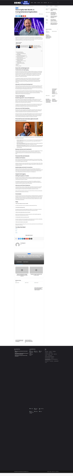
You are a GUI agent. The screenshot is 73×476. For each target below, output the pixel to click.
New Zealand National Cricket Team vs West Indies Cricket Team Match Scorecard (51, 359)
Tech (42, 2)
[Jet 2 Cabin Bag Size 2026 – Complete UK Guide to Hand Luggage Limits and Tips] (41, 409)
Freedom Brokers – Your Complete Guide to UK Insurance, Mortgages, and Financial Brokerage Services (54, 91)
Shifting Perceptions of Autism (20, 62)
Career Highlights (18, 54)
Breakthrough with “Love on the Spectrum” (22, 55)
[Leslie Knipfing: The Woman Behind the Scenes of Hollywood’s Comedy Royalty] (48, 13)
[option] (29, 256)
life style (38, 2)
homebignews (22, 243)
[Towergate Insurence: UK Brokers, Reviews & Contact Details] (55, 96)
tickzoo (16, 228)
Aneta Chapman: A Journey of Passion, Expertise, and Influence (54, 20)
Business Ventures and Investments (22, 58)
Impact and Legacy (18, 61)
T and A (46, 362)
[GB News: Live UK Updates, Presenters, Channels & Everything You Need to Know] (41, 439)
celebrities (19, 6)
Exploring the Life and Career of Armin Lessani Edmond (54, 10)
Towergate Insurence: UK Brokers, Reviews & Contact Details (54, 100)
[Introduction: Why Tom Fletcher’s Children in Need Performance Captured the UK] (29, 310)
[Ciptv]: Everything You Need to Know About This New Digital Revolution (54, 23)
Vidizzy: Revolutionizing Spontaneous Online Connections (54, 17)
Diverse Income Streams (20, 57)
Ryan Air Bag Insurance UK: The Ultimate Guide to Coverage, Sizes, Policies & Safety (48, 101)
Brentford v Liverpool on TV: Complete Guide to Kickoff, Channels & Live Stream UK (48, 37)
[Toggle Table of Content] (41, 51)
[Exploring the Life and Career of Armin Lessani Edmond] (48, 10)
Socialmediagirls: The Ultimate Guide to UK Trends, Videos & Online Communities (29, 256)
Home (16, 6)
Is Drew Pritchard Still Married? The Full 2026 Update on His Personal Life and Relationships (25, 46)
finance (35, 2)
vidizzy (16, 232)
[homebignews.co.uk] (21, 3)
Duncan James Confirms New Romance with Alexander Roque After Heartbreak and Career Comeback (38, 288)
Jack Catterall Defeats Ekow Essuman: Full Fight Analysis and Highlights (19, 341)
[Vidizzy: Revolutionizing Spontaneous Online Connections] (48, 17)
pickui (16, 230)
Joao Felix (46, 355)
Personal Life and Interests (19, 59)
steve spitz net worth (21, 137)
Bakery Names (46, 351)
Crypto (32, 2)
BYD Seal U (50, 351)
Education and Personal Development (21, 53)
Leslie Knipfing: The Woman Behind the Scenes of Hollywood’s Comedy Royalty (54, 13)
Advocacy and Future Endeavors (21, 63)
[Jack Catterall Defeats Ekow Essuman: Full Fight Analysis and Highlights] (19, 310)
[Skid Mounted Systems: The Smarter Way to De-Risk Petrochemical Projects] (31, 379)
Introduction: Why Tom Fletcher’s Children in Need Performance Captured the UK (29, 341)
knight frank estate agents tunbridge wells (49, 356)
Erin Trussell (46, 352)
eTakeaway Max (50, 352)
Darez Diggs (54, 351)
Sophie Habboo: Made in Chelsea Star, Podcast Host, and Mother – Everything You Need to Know (37, 46)
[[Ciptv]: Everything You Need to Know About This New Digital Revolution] (48, 23)
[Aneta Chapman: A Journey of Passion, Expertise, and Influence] (48, 20)
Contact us (45, 2)
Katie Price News (50, 355)
